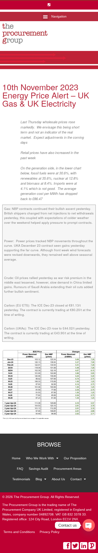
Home (16, 458)
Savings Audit (38, 468)
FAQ (20, 468)
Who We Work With (40, 458)
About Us (58, 479)
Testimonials (21, 479)
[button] (45, 16)
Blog (39, 479)
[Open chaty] (89, 525)
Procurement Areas (67, 468)
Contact (76, 479)
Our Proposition (75, 458)
